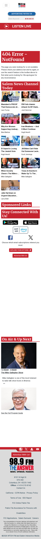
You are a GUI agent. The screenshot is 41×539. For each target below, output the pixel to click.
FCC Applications (10, 518)
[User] (31, 449)
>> (3, 383)
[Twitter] (30, 237)
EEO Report (27, 498)
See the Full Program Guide (12, 413)
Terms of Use (15, 498)
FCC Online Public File (21, 503)
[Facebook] (10, 237)
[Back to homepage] (21, 5)
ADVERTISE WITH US (21, 14)
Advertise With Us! (20, 256)
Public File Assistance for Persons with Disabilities (21, 510)
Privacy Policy (32, 493)
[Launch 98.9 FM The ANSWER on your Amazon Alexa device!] (20, 230)
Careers (35, 518)
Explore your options (19, 250)
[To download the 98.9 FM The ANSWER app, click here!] (10, 222)
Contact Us (21, 488)
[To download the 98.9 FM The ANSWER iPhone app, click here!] (30, 222)
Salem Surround (24, 518)
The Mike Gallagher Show (12, 373)
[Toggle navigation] (6, 5)
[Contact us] (37, 449)
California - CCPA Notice (15, 493)
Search (30, 19)
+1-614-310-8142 (24, 485)
